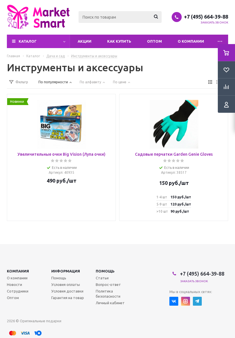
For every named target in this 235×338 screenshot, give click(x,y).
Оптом (154, 41)
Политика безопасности (108, 293)
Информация (65, 271)
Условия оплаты (65, 284)
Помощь (105, 271)
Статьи (102, 278)
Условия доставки (67, 291)
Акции (84, 41)
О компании (191, 41)
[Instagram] (185, 301)
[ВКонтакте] (173, 301)
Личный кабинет (110, 303)
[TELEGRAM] (197, 301)
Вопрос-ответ (108, 284)
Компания (18, 271)
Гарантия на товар (67, 298)
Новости (14, 284)
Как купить (119, 41)
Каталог (28, 41)
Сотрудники (17, 291)
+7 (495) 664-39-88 (206, 16)
